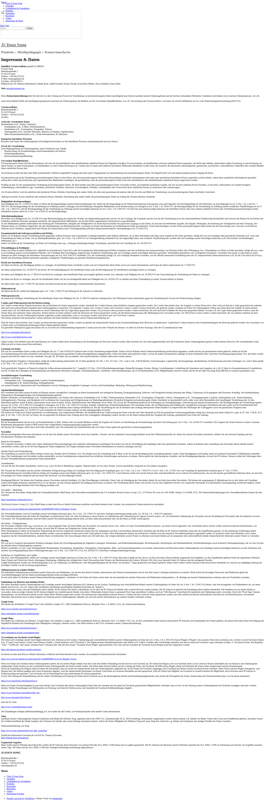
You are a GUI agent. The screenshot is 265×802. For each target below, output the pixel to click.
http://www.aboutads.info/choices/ (16, 332)
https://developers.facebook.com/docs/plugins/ (21, 649)
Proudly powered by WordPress (20, 798)
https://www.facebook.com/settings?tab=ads (20, 692)
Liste (2, 25)
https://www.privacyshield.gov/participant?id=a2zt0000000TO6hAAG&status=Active (38, 509)
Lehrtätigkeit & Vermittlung (18, 8)
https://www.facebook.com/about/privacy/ (19, 681)
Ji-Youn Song (13, 44)
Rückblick (10, 16)
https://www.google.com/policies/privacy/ (19, 609)
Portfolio (9, 11)
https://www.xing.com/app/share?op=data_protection (24, 730)
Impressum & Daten (14, 21)
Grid (7, 25)
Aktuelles (10, 6)
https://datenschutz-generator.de (14, 738)
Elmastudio (57, 798)
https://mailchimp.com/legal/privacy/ (17, 499)
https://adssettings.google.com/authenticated (20, 613)
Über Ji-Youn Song (14, 3)
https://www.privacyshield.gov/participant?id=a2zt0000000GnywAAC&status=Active (38, 659)
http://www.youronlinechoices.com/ (16, 337)
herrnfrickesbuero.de (16, 88)
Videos (9, 18)
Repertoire (10, 13)
